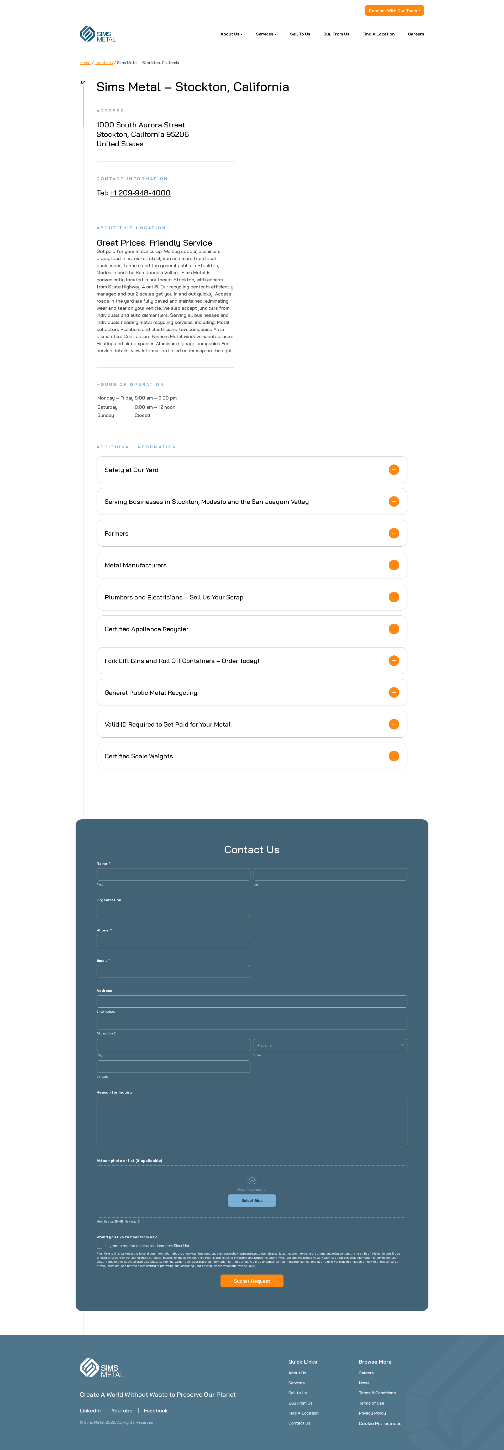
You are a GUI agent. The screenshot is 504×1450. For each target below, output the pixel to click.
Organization (109, 900)
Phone (104, 930)
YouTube (122, 1410)
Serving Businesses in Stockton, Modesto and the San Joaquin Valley (207, 501)
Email (103, 960)
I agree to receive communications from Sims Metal (149, 1245)
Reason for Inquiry (114, 1092)
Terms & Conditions (377, 1392)
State (257, 1055)
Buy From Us (300, 1403)
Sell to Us (297, 1392)
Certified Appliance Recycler (146, 629)
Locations (104, 62)
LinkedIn (90, 1410)
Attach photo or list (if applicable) (129, 1160)
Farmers (117, 533)
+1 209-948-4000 (140, 192)
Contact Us (299, 1423)
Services (296, 1382)
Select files (252, 1200)
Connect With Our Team (393, 10)
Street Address (106, 1011)
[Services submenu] (275, 34)
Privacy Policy (372, 1413)
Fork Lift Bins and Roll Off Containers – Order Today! (182, 661)
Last (257, 884)
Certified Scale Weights (139, 756)
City (99, 1055)
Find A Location (303, 1413)
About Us (297, 1372)
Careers (366, 1372)
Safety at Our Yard (132, 470)
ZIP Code (102, 1077)
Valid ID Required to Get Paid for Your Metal (167, 724)
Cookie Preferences (380, 1423)
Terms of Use (371, 1403)
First (100, 884)
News (364, 1382)
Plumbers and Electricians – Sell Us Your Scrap (174, 597)
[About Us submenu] (241, 34)
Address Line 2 (106, 1033)
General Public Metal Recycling (151, 692)
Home (85, 62)
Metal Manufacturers (136, 565)
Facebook (156, 1410)
